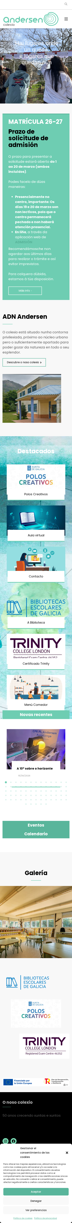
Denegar (36, 1201)
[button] (67, 1152)
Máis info (24, 291)
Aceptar (36, 1191)
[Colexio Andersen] (31, 19)
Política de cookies (22, 1218)
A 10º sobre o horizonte (35, 768)
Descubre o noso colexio (23, 362)
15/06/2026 (24, 775)
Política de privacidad (45, 1218)
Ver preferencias (36, 1210)
